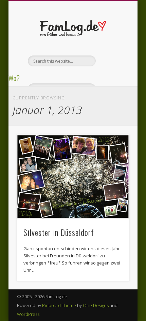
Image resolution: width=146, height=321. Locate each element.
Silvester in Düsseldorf (58, 232)
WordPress (28, 314)
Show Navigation (113, 60)
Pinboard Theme (59, 305)
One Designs (96, 305)
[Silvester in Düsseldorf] (73, 176)
